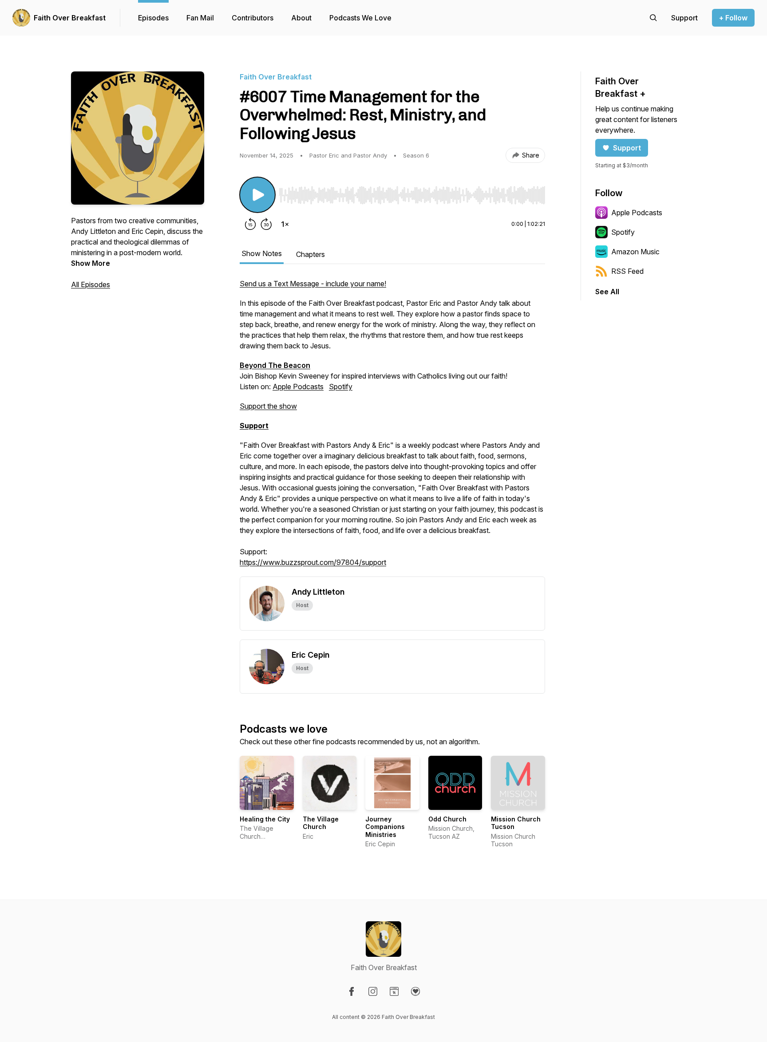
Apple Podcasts (298, 386)
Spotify (340, 386)
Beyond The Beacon (275, 365)
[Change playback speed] (285, 224)
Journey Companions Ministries (385, 826)
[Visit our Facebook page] (351, 991)
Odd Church (447, 819)
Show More (90, 263)
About (301, 17)
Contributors (252, 17)
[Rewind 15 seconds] (250, 224)
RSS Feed (627, 271)
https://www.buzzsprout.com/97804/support (313, 562)
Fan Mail (200, 17)
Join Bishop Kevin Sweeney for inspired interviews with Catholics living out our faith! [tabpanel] (391, 423)
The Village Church (321, 823)
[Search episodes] (653, 17)
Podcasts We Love (360, 17)
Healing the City (265, 819)
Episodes (153, 17)
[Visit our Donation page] (415, 991)
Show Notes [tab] (261, 253)
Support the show (268, 406)
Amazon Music (635, 251)
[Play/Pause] (257, 195)
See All (607, 291)
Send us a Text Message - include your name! (313, 283)
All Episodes (90, 284)
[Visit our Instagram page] (372, 991)
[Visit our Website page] (394, 991)
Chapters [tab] (310, 254)
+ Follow (733, 17)
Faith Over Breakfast (70, 17)
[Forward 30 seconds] (266, 224)
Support (627, 147)
